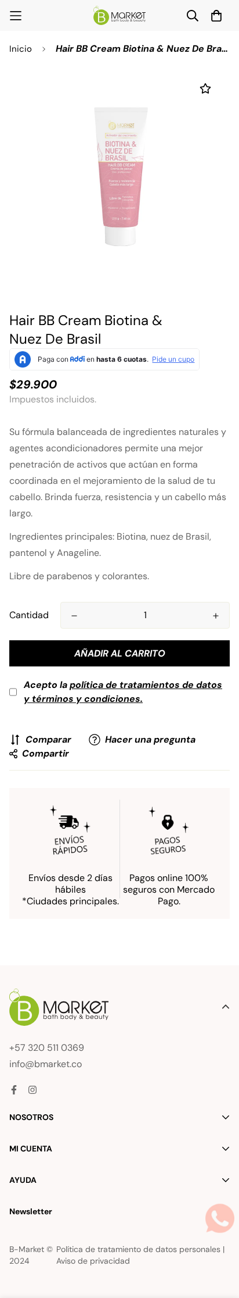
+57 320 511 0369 (46, 1048)
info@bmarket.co (45, 1064)
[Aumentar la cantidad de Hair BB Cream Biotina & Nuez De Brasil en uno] (215, 615)
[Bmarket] (119, 15)
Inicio (20, 49)
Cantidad (29, 615)
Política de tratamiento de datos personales (138, 1249)
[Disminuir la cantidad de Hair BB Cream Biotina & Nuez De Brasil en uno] (74, 615)
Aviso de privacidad (93, 1261)
